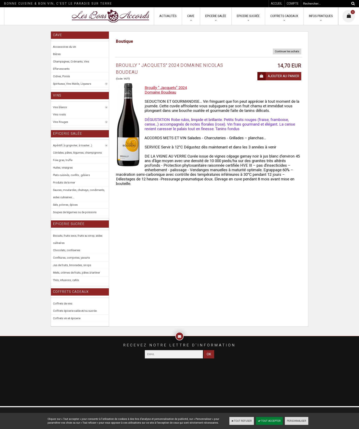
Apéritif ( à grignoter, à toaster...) (72, 145)
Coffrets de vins (62, 304)
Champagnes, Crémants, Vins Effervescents (71, 65)
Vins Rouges (60, 122)
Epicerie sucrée (248, 16)
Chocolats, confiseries (66, 250)
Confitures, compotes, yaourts (71, 258)
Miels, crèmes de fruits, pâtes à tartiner (76, 273)
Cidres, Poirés (61, 76)
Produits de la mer (64, 183)
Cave (190, 16)
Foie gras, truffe (62, 160)
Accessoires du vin (64, 47)
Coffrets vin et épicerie (66, 318)
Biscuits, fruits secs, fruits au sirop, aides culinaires (77, 239)
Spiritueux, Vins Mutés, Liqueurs (72, 84)
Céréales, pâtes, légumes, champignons (77, 153)
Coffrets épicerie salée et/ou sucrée (75, 311)
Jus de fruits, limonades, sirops (72, 265)
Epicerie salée (215, 16)
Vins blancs (60, 107)
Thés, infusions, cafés (66, 280)
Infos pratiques (321, 16)
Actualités (168, 16)
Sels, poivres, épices (65, 205)
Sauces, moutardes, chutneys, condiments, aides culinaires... (79, 193)
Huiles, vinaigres (63, 168)
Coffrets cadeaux (284, 16)
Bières (57, 54)
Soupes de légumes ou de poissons (75, 212)
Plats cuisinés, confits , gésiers (71, 175)
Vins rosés (59, 114)
